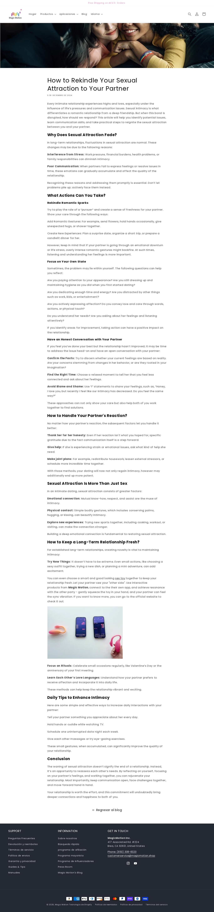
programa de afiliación (72, 849)
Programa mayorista (71, 855)
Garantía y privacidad (21, 861)
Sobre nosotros (67, 838)
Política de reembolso (106, 904)
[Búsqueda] (189, 14)
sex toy (120, 578)
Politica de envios (19, 855)
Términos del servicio (156, 904)
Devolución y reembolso (23, 844)
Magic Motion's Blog (70, 872)
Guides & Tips (16, 866)
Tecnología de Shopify (80, 904)
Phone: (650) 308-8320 (122, 851)
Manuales (14, 872)
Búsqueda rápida (68, 844)
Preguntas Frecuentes (21, 838)
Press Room (65, 866)
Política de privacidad (131, 904)
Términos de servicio (21, 849)
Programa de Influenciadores (76, 861)
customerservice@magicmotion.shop (131, 855)
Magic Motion (62, 904)
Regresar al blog (109, 810)
